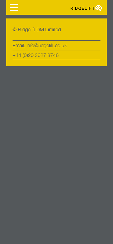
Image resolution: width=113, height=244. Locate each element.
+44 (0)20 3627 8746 (36, 55)
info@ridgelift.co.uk (46, 45)
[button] (13, 7)
